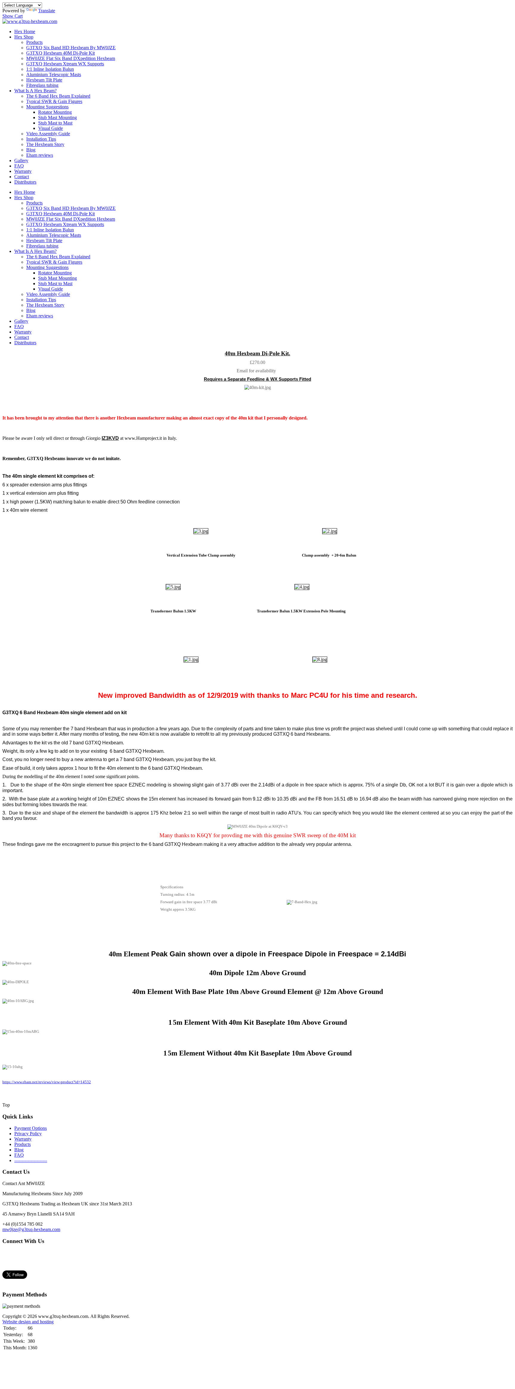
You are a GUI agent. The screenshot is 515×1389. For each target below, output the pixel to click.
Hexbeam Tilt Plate (44, 79)
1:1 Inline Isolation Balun (50, 69)
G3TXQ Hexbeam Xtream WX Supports (65, 63)
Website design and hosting (28, 1321)
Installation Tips (41, 139)
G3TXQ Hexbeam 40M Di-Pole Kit (60, 53)
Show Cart (12, 16)
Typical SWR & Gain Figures (54, 101)
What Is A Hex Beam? (35, 90)
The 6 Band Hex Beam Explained (58, 96)
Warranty (23, 171)
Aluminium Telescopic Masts (53, 74)
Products (34, 42)
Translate (46, 10)
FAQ (19, 165)
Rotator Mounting (55, 112)
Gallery (21, 160)
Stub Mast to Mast (55, 122)
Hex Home (24, 31)
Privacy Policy (28, 1133)
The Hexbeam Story (45, 144)
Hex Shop (23, 36)
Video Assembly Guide (48, 133)
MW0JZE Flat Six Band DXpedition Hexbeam (70, 58)
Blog (30, 149)
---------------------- (30, 1160)
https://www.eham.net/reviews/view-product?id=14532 (46, 1082)
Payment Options (30, 1128)
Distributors (25, 182)
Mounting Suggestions (47, 106)
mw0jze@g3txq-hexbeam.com (31, 1229)
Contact (21, 176)
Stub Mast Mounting (57, 117)
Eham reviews (39, 155)
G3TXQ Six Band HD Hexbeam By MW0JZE (71, 47)
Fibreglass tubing (42, 85)
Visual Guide (50, 128)
